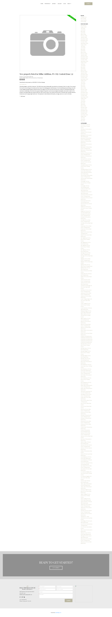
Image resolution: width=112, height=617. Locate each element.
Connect (88, 3)
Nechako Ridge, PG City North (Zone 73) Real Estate (86, 353)
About (68, 3)
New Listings (83, 18)
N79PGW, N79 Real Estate (86, 342)
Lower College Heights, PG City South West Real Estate (86, 300)
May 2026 (83, 31)
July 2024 (83, 64)
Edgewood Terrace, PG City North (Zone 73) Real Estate (86, 208)
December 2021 (84, 110)
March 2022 (83, 106)
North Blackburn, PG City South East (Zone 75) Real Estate (86, 366)
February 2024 (84, 71)
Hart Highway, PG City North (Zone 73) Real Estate (85, 247)
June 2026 (83, 30)
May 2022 (83, 103)
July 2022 (83, 100)
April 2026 (83, 33)
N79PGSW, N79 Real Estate (86, 340)
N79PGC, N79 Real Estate (86, 336)
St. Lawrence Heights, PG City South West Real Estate (86, 478)
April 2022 (83, 104)
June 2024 (83, 65)
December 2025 (84, 39)
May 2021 (83, 120)
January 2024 (84, 73)
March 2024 (83, 70)
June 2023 (83, 83)
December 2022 (84, 92)
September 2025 (84, 43)
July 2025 (83, 46)
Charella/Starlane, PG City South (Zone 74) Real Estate (86, 166)
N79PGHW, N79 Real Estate (86, 339)
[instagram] (22, 597)
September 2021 (84, 114)
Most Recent (83, 25)
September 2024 (84, 61)
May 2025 (83, 49)
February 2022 (84, 107)
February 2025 (84, 53)
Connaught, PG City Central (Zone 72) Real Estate (85, 183)
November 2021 (84, 112)
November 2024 (84, 58)
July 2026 (83, 28)
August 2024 (83, 62)
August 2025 (83, 44)
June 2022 (83, 101)
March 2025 (83, 52)
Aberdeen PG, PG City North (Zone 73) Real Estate (85, 126)
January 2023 (84, 91)
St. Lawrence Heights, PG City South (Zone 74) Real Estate (86, 473)
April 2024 (83, 68)
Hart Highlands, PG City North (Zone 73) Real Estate (86, 239)
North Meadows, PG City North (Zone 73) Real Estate (86, 379)
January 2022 (84, 109)
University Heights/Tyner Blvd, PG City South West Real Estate (86, 491)
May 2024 (83, 67)
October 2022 (84, 95)
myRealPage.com (58, 612)
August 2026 (83, 27)
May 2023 (83, 85)
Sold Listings (83, 21)
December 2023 (84, 74)
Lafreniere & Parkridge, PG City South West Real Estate (86, 287)
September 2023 (84, 79)
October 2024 (84, 59)
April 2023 (83, 86)
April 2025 (83, 50)
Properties (47, 3)
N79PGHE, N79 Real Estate (86, 337)
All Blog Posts (84, 17)
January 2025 (84, 55)
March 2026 (83, 34)
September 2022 (84, 97)
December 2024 (84, 56)
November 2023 (84, 76)
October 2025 (84, 41)
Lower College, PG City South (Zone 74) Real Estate (85, 305)
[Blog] (24, 597)
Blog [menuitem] (65, 3)
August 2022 (83, 98)
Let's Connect (56, 567)
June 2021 (83, 119)
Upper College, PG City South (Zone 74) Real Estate (85, 496)
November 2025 (84, 40)
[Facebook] (20, 597)
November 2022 (84, 94)
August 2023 (83, 80)
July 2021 (83, 117)
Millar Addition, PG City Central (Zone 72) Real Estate (33, 77)
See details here (23, 84)
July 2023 (83, 82)
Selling (59, 3)
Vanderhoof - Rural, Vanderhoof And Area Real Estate (86, 518)
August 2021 (83, 116)
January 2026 (84, 37)
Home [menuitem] (42, 3)
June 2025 (83, 47)
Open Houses (84, 20)
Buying (53, 3)
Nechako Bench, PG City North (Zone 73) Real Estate (86, 345)
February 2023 (84, 89)
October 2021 (84, 113)
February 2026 (84, 35)
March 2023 (83, 88)
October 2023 (84, 77)
